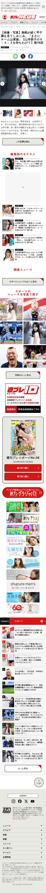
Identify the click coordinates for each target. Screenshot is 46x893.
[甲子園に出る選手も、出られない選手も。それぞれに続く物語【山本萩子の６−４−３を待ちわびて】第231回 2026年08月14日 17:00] (34, 333)
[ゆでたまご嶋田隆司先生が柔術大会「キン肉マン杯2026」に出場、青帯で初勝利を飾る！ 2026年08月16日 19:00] (34, 309)
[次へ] (43, 83)
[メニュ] (42, 17)
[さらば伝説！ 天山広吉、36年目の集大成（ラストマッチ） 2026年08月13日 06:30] (11, 356)
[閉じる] (43, 6)
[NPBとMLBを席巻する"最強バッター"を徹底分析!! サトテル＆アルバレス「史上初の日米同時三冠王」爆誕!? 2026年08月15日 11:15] (11, 333)
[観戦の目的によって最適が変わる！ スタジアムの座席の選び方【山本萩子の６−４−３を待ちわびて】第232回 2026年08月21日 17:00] (11, 309)
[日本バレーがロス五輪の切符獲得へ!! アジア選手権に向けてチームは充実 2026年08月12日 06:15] (34, 356)
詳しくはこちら (11, 10)
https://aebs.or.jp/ (20, 819)
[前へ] (2, 83)
